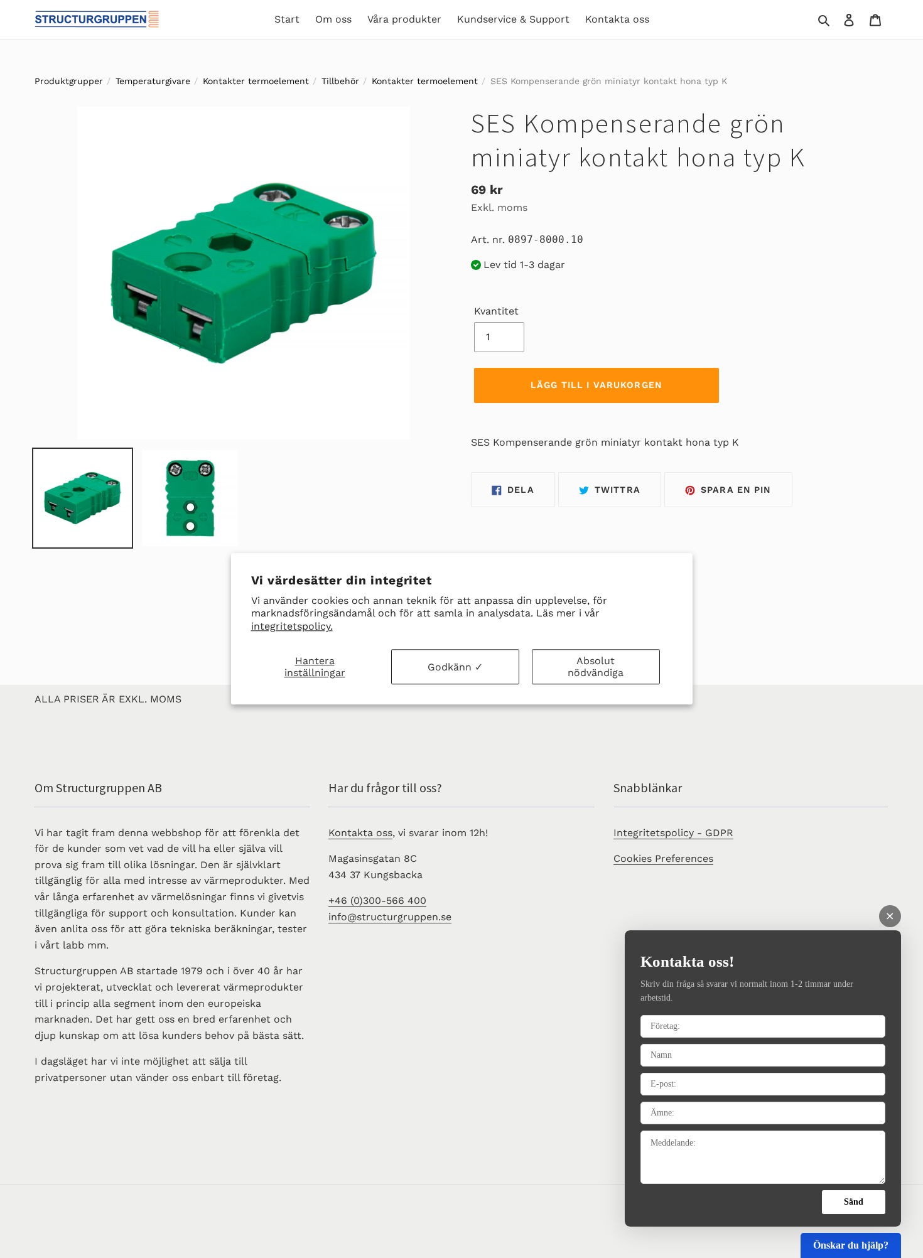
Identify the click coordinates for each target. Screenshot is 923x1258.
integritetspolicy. (292, 626)
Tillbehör (340, 81)
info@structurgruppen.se (389, 917)
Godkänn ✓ (455, 667)
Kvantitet (496, 311)
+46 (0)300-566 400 (377, 900)
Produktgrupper (69, 81)
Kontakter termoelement (256, 81)
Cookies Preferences (663, 858)
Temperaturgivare (153, 81)
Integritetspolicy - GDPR (673, 833)
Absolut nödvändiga (595, 667)
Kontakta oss (360, 833)
